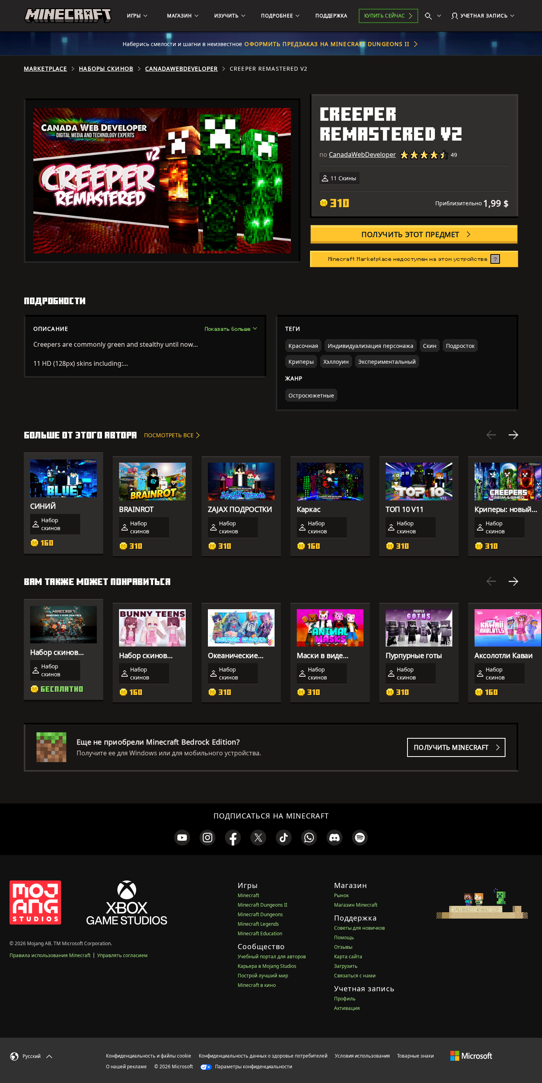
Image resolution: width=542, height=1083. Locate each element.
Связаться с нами (355, 975)
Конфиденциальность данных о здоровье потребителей (263, 1056)
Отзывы (343, 947)
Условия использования (362, 1056)
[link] (182, 838)
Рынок (341, 895)
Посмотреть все (169, 435)
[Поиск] (435, 15)
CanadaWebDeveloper (181, 68)
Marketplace (45, 68)
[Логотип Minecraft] (68, 15)
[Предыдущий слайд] (491, 435)
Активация (347, 1008)
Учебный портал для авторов (272, 956)
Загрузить (345, 966)
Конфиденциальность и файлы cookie (148, 1056)
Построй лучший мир (263, 975)
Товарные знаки (415, 1056)
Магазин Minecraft (355, 905)
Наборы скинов (106, 68)
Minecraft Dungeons (260, 914)
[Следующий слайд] (513, 435)
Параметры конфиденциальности (253, 1066)
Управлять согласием (122, 955)
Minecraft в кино (257, 985)
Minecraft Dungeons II (262, 905)
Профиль (345, 998)
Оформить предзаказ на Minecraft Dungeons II (326, 44)
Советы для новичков (359, 928)
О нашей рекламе (126, 1066)
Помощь (344, 937)
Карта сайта (348, 956)
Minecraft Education (260, 933)
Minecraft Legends (258, 924)
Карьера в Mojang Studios (267, 966)
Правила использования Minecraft (50, 955)
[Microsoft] (471, 1055)
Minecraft (248, 895)
